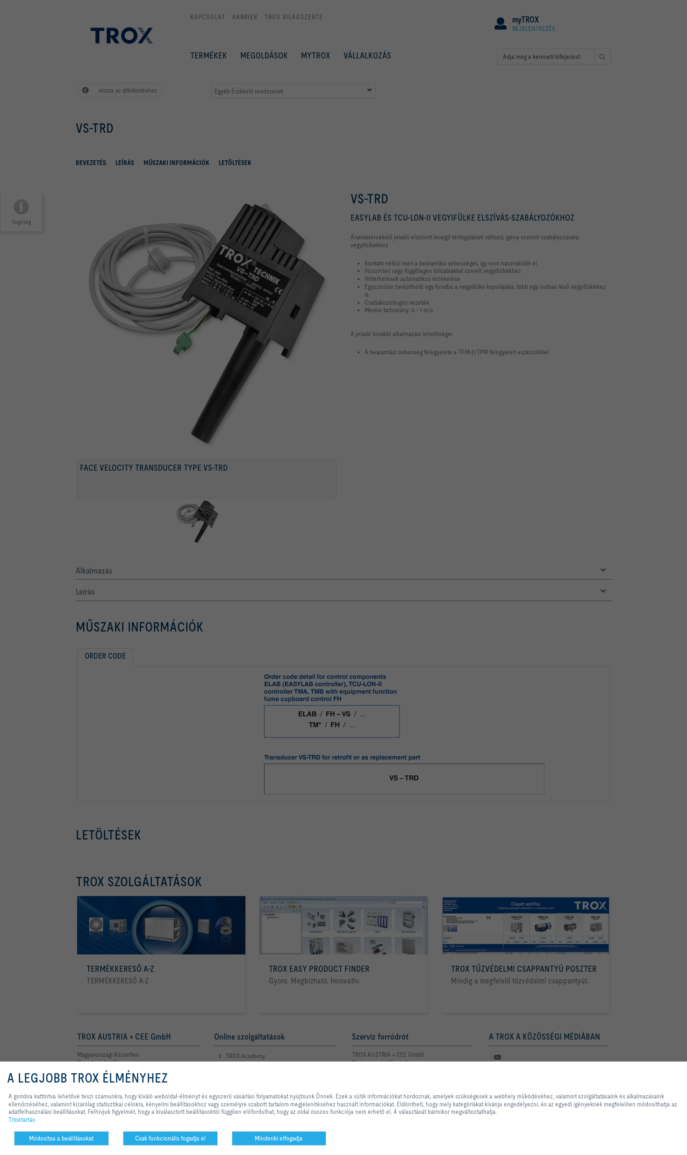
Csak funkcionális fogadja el (170, 1138)
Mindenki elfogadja (279, 1138)
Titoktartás (21, 1119)
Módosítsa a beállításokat (61, 1138)
